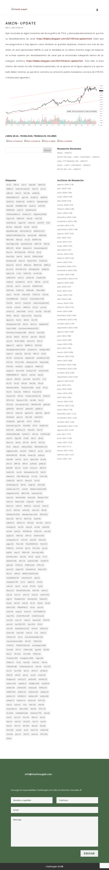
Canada (40, 278)
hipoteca (20, 430)
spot (9, 624)
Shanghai (19, 599)
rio (22, 582)
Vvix (46, 713)
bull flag (34, 269)
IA (26, 438)
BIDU (10, 248)
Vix (10, 713)
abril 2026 (61, 201)
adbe (10, 193)
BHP (46, 244)
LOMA (10, 480)
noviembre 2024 (64, 270)
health (44, 425)
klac (18, 468)
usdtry (44, 696)
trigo (39, 658)
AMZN (9, 136)
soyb (27, 620)
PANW (10, 548)
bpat (22, 261)
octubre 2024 (63, 274)
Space (37, 620)
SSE (9, 628)
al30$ (44, 197)
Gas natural (22, 404)
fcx (16, 383)
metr (10, 502)
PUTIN (18, 565)
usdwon (21, 700)
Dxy (40, 332)
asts (29, 218)
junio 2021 (62, 438)
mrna (36, 506)
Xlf (26, 726)
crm (9, 307)
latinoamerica (31, 472)
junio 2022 (62, 389)
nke (39, 523)
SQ (39, 624)
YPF (43, 734)
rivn (39, 582)
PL (45, 557)
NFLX (27, 519)
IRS (22, 455)
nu (37, 527)
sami (44, 590)
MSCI (17, 510)
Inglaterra (12, 451)
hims (10, 430)
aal (24, 185)
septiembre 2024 (65, 278)
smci (40, 607)
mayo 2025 (62, 246)
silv (47, 603)
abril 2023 (61, 348)
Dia (18, 320)
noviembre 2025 (64, 221)
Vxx (26, 717)
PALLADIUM (32, 544)
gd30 (46, 404)
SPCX (46, 620)
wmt (18, 721)
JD (43, 459)
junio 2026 (62, 192)
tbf (28, 641)
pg (38, 557)
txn (9, 671)
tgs (38, 650)
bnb (19, 256)
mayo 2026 (62, 196)
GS (29, 421)
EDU (42, 337)
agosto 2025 (63, 233)
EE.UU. (16, 136)
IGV (42, 442)
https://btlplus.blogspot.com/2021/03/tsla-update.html (64, 38)
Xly (42, 726)
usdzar (31, 700)
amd (41, 206)
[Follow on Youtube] (29, 781)
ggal (29, 413)
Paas (42, 540)
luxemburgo (12, 485)
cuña (21, 311)
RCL (9, 573)
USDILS (43, 688)
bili (18, 248)
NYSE (37, 531)
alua (10, 206)
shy (9, 603)
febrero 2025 (63, 258)
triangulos (40, 136)
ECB (16, 337)
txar (47, 666)
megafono (13, 493)
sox (10, 620)
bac (26, 227)
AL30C (10, 201)
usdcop (32, 688)
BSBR (47, 265)
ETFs (19, 362)
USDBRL (34, 683)
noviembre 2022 (64, 368)
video (23, 709)
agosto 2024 (63, 282)
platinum (11, 561)
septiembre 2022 (65, 377)
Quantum (30, 569)
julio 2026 (61, 188)
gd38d (39, 409)
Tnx (26, 654)
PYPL (40, 565)
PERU (25, 552)
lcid (43, 472)
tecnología (26, 136)
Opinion (39, 535)
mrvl (45, 506)
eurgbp (29, 366)
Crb (9, 303)
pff (31, 557)
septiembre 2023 (65, 327)
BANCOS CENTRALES (16, 235)
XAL (35, 721)
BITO (31, 252)
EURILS (39, 366)
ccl (45, 282)
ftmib (46, 396)
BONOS (38, 256)
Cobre (26, 294)
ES (9, 358)
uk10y (43, 671)
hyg (18, 438)
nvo (9, 531)
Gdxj (19, 413)
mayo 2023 (62, 344)
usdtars (33, 696)
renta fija (27, 578)
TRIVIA (10, 662)
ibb (40, 438)
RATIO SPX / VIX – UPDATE (69, 169)
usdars (11, 683)
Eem (31, 341)
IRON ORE (12, 455)
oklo (28, 535)
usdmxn (33, 692)
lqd (20, 480)
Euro (20, 371)
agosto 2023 (63, 332)
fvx (33, 400)
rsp (17, 586)
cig (9, 294)
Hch (26, 425)
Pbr (36, 548)
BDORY (36, 240)
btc (10, 269)
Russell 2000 (23, 590)
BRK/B (37, 265)
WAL (34, 717)
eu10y (19, 366)
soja (10, 616)
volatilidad (22, 713)
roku (9, 586)
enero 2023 (62, 360)
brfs (19, 265)
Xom (10, 730)
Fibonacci (13, 387)
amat (32, 206)
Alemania (42, 201)
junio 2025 (62, 241)
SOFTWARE (39, 611)
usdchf (45, 683)
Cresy (27, 303)
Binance (27, 248)
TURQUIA (12, 666)
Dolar (11, 328)
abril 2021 (61, 446)
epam (18, 354)
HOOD (26, 434)
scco (17, 595)
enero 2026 (62, 213)
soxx (18, 620)
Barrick (32, 235)
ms (9, 510)
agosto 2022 (63, 381)
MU (44, 510)
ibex (10, 442)
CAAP (27, 273)
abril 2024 (61, 299)
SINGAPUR (23, 607)
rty (40, 586)
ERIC (36, 354)
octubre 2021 (63, 422)
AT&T (38, 218)
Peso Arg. (37, 552)
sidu (25, 603)
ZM (9, 738)
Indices (27, 447)
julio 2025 (61, 237)
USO (41, 700)
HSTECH (45, 434)
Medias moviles (38, 489)
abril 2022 (61, 397)
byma (10, 273)
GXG (37, 421)
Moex (10, 506)
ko (25, 468)
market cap (13, 489)
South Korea (38, 616)
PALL (19, 544)
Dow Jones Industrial (28, 328)
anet (20, 210)
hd (35, 425)
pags (10, 544)
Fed (32, 383)
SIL (32, 603)
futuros (21, 400)
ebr (9, 337)
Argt (10, 218)
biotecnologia (40, 248)
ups (25, 675)
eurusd (43, 371)
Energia (45, 349)
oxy (33, 540)
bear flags (12, 244)
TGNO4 (27, 650)
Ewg (24, 375)
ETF (9, 362)
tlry (9, 654)
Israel (31, 455)
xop (18, 730)
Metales (43, 497)
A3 (9, 185)
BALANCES (12, 231)
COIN (36, 294)
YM (26, 734)
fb (9, 383)
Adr (27, 193)
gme (20, 417)
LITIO (43, 476)
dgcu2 (10, 320)
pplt (10, 565)
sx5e (29, 633)
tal (20, 637)
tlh (46, 650)
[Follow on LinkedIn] (24, 781)
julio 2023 (61, 336)
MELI (25, 493)
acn (43, 189)
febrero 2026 (63, 209)
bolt (27, 256)
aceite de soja (23, 189)
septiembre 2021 (65, 426)
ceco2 (26, 286)
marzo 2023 (62, 352)
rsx (25, 586)
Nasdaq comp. (29, 514)
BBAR (42, 235)
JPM (9, 468)
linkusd (10, 476)
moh (19, 506)
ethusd (44, 362)
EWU (17, 379)
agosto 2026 (63, 184)
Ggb (38, 413)
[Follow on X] (13, 781)
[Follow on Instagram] (18, 781)
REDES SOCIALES (30, 573)
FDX (24, 383)
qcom (10, 569)
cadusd (11, 278)
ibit (18, 442)
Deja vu (26, 316)
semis (44, 595)
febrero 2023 (63, 356)
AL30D (20, 201)
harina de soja (13, 425)
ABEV (41, 185)
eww (26, 379)
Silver (11, 607)
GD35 (19, 409)
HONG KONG (13, 434)
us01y (22, 679)
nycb (17, 531)
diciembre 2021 (64, 413)
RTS (32, 586)
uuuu (17, 705)
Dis (34, 320)
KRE (43, 468)
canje (10, 282)
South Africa (23, 616)
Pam (43, 544)
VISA (33, 709)
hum (9, 438)
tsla (26, 662)
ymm (35, 734)
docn (33, 324)
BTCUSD (21, 269)
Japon (34, 459)
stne (34, 628)
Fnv (9, 392)
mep (10, 497)
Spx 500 (20, 624)
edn (34, 337)
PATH (19, 548)
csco (43, 307)
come (24, 299)
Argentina (39, 214)
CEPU (10, 290)
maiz (41, 485)
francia (11, 396)
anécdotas (31, 210)
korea (33, 468)
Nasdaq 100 (13, 514)
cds (17, 286)
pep (17, 552)
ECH (25, 337)
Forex (37, 392)
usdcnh (21, 688)
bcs (27, 240)
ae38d (35, 193)
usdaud (22, 683)
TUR (44, 662)
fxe (40, 400)
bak (34, 227)
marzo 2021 (62, 450)
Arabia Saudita (13, 214)
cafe (21, 278)
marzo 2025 (62, 254)
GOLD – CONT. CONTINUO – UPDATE (74, 165)
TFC (18, 650)
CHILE (30, 290)
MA (23, 485)
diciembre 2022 (64, 364)
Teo (10, 650)
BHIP (38, 244)
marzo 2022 (62, 401)
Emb (38, 345)
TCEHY (37, 641)
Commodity (37, 299)
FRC (20, 396)
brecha (43, 261)
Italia (41, 455)
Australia (11, 223)
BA (9, 227)
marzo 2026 (62, 205)
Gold (38, 417)
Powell (44, 561)
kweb (10, 472)
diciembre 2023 (64, 315)
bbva (19, 240)
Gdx (10, 413)
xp (26, 730)
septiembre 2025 (65, 229)
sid (17, 603)
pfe (23, 557)
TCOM (10, 645)
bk (39, 252)
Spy (31, 624)
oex (47, 531)
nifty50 (10, 523)
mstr (35, 510)
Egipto (10, 345)
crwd (17, 307)
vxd (9, 717)
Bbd (10, 240)
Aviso (31, 223)
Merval (20, 497)
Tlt (17, 654)
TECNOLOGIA (23, 645)
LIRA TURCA (23, 476)
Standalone (22, 628)
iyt (26, 459)
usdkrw (22, 692)
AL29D (34, 197)
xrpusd (44, 730)
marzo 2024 (62, 303)
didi (26, 320)
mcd (25, 489)
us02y (32, 679)
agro (25, 197)
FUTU (10, 400)
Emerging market (16, 349)
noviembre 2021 (64, 418)
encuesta (32, 349)
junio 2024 (62, 291)
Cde (10, 286)
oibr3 (19, 535)
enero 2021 (62, 458)
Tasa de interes (14, 641)
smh (10, 611)
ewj (40, 375)
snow (27, 611)
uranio (41, 675)
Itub (10, 459)
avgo (22, 223)
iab (33, 438)
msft (25, 510)
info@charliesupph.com (38, 774)
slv (32, 607)
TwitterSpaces (26, 666)
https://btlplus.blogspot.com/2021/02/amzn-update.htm (54, 60)
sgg (9, 599)
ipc (40, 451)
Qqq (19, 569)
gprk (20, 421)
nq (20, 527)
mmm (39, 502)
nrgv (29, 527)
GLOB (10, 417)
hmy (31, 430)
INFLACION (41, 447)
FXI (10, 404)
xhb (9, 726)
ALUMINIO (21, 206)
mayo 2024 (62, 295)
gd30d (10, 409)
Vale (32, 705)
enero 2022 (62, 409)
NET (19, 519)
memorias (37, 493)
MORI (27, 506)
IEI (33, 442)
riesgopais (12, 582)
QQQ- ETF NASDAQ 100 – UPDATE (72, 161)
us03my (43, 679)
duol (31, 332)
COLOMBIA (12, 299)
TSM (35, 662)
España (29, 358)
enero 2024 (62, 311)
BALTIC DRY (25, 231)
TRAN (37, 654)
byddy (45, 269)
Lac (19, 472)
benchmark (26, 244)
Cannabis (20, 282)
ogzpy (10, 535)
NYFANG (27, 531)
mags (31, 485)
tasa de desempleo (34, 637)
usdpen (44, 692)
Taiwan (11, 637)
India (16, 447)
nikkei (21, 523)
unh (17, 675)
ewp (9, 379)
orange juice (12, 540)
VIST (42, 709)
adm (18, 193)
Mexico (19, 502)
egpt (19, 345)
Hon (39, 430)
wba (9, 721)
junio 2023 (62, 340)
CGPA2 (20, 290)
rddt (17, 573)
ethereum (31, 362)
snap (19, 611)
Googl (11, 421)
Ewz (36, 379)
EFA (39, 341)
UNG (9, 675)
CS (35, 307)
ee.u (9, 341)
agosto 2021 (63, 430)
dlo (25, 324)
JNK (25, 464)
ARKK (20, 218)
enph (10, 354)
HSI (35, 434)
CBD (37, 282)
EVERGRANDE (13, 375)
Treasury (12, 658)
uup (9, 705)
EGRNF (28, 345)
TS (18, 662)
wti (26, 721)
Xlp (34, 726)
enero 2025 (62, 262)
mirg (30, 502)
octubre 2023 (63, 323)
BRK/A (27, 265)
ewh (32, 375)
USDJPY (11, 692)
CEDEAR (37, 286)
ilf (8, 447)
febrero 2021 (63, 454)
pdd (9, 552)
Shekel (43, 599)
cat (29, 282)
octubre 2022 (63, 372)
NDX (44, 514)
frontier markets (33, 396)
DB (9, 316)
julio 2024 (61, 286)
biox (9, 252)
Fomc (17, 392)
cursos (10, 311)
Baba (18, 227)
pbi (27, 548)
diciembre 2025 (64, 217)
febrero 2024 (63, 307)
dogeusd (43, 324)
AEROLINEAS (13, 197)
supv (20, 633)
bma (10, 256)
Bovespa (11, 261)
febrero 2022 (63, 405)
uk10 (35, 671)
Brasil (32, 261)
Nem (10, 519)
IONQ (32, 451)
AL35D (30, 201)
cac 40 (37, 273)
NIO (30, 523)
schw (26, 595)
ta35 (43, 633)
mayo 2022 (62, 393)
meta (31, 497)
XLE (17, 726)
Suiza (10, 633)
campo (30, 278)
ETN (10, 366)
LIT (34, 476)
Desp (37, 316)
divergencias (13, 324)
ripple (31, 582)
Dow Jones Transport (16, 332)
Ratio (42, 569)
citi (16, 294)
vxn (17, 717)
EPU (28, 354)
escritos (18, 358)
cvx (38, 311)
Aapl (32, 185)
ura (33, 675)
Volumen (51, 136)
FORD (26, 392)
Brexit (10, 265)
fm (45, 387)
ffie (40, 383)
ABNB (10, 189)
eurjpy (10, 371)
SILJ (39, 603)
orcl (24, 540)
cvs (30, 311)
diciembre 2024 (64, 266)
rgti (37, 578)
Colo (45, 294)
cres (18, 303)
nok (47, 523)
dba (16, 316)
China (40, 290)
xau (43, 721)
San (9, 595)
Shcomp (32, 599)
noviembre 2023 (64, 319)
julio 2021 (61, 434)
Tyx (17, 671)
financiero (27, 387)
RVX (36, 590)
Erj (43, 354)
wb (42, 717)
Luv (36, 480)
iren (48, 451)
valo (41, 705)
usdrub (11, 696)
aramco (27, 214)
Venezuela (12, 709)
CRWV (26, 307)
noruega (11, 527)
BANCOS (39, 231)
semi (35, 595)
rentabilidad (13, 578)
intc (23, 451)
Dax (47, 311)
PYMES (29, 565)
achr (35, 189)
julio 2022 (61, 385)
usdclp (11, 688)
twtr (38, 666)
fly (38, 387)
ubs (26, 671)
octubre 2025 (63, 225)
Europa (31, 371)
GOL (28, 417)
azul (40, 223)
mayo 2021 (62, 442)
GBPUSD (36, 404)
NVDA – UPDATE (64, 153)
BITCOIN (20, 252)
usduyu (10, 700)
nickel (37, 519)
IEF (25, 442)
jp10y (33, 464)
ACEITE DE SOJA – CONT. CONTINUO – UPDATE (78, 157)
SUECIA (44, 628)
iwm (18, 459)
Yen (10, 734)
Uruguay (11, 679)
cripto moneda (41, 303)
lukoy (28, 480)
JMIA (17, 464)
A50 (16, 185)
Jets (9, 464)
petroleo (12, 557)
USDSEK (22, 696)
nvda (45, 527)
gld (47, 413)
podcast (33, 561)
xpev (34, 730)
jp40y (42, 464)
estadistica (43, 358)
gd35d (29, 409)
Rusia (10, 590)
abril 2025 (61, 250)
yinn (18, 734)
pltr (22, 561)
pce (44, 548)
